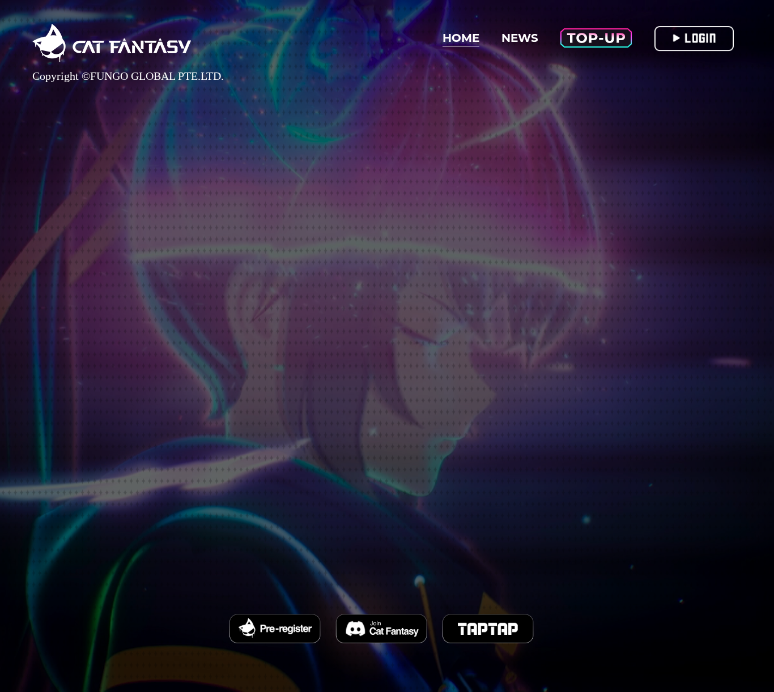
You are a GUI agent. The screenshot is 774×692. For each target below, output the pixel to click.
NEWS (519, 38)
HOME (461, 38)
